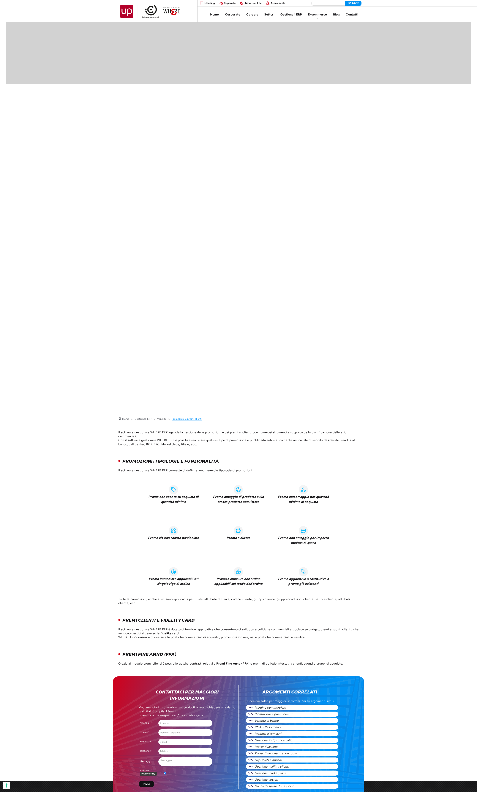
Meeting (209, 2)
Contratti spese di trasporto (274, 786)
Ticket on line (253, 2)
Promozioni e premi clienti (274, 714)
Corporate (232, 14)
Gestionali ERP (291, 14)
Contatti (352, 14)
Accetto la (144, 770)
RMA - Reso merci (268, 727)
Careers (252, 14)
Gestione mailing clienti (272, 766)
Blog (336, 14)
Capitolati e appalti (268, 760)
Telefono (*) (147, 751)
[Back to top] (470, 785)
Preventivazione (266, 747)
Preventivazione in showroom (276, 753)
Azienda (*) (146, 723)
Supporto (230, 2)
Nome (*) (145, 732)
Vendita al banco (267, 720)
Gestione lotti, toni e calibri (274, 740)
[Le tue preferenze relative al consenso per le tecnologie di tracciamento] (6, 785)
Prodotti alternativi (268, 733)
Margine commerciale (270, 707)
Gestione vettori (266, 779)
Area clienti (278, 2)
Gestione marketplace (270, 773)
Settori (269, 14)
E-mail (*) (145, 741)
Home (214, 14)
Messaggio (146, 761)
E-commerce (317, 14)
